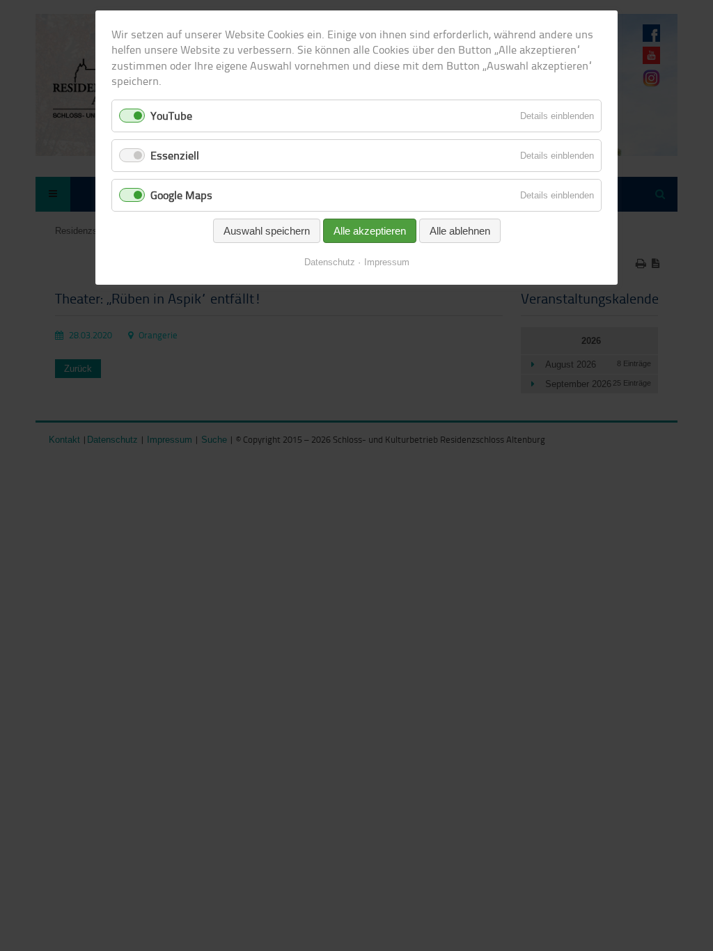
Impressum (386, 262)
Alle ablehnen (460, 231)
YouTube (171, 115)
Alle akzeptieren (370, 231)
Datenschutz (329, 262)
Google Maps (181, 195)
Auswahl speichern (267, 231)
